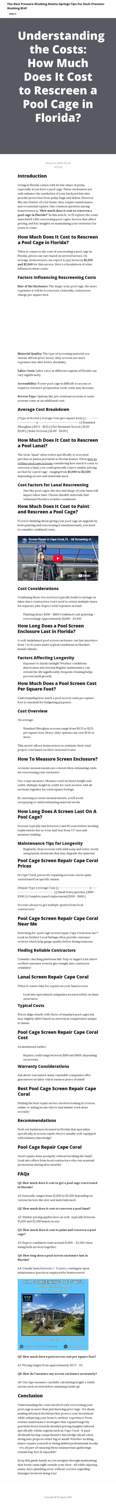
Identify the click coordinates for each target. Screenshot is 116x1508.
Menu (12, 14)
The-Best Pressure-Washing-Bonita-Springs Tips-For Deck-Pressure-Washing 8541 (56, 6)
